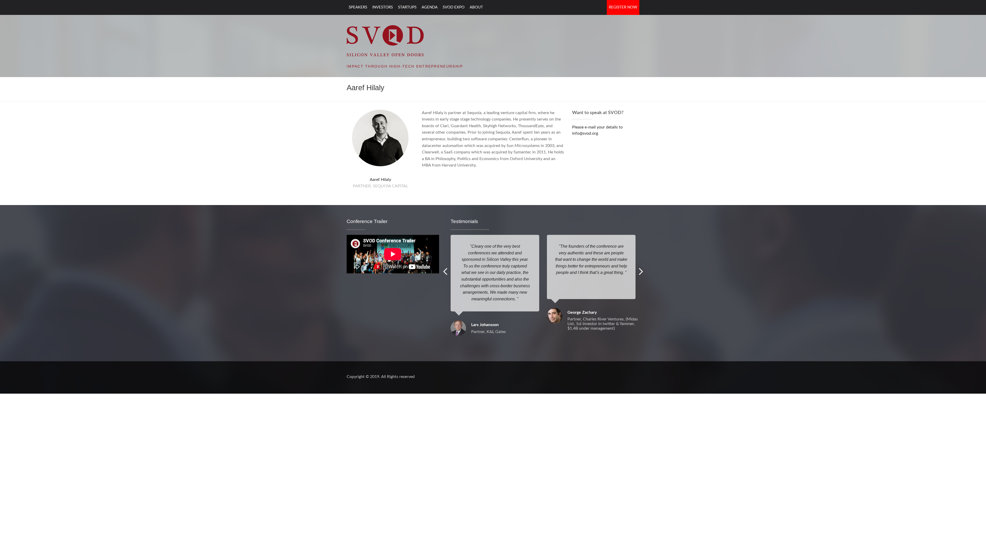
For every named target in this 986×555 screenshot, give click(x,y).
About (476, 7)
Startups (407, 7)
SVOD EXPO (453, 7)
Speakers (358, 7)
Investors (382, 7)
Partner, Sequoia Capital (380, 186)
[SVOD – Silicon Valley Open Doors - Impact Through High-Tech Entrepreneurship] (385, 40)
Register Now (623, 7)
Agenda (430, 7)
